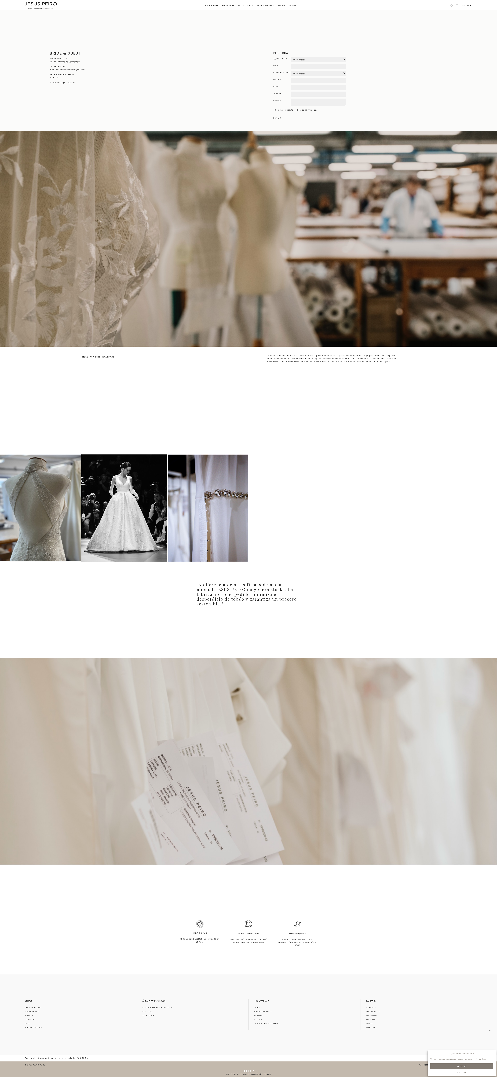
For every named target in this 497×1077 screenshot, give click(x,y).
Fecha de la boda (281, 72)
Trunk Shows (32, 1011)
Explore (371, 1000)
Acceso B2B (148, 1015)
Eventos (29, 1015)
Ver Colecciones (33, 1027)
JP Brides (371, 1007)
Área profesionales (154, 1000)
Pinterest (371, 1019)
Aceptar (461, 1066)
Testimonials (373, 1011)
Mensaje (277, 100)
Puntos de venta (266, 5)
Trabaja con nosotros (266, 1023)
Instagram (371, 1015)
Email (275, 86)
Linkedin (370, 1027)
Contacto (30, 1019)
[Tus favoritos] (457, 5)
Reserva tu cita (33, 1007)
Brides (29, 1000)
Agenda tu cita (280, 58)
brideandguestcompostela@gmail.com (67, 69)
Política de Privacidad (307, 110)
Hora (275, 65)
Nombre (277, 79)
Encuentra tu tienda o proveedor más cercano (248, 1074)
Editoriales (228, 5)
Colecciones (211, 5)
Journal (293, 5)
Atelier (258, 1019)
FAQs (27, 1023)
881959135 (59, 66)
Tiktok (369, 1023)
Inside (281, 5)
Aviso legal (462, 1072)
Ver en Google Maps (62, 82)
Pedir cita (248, 1071)
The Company (261, 1000)
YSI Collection (245, 5)
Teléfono (277, 93)
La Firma (258, 1015)
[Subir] (490, 1031)
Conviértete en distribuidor (157, 1007)
